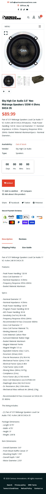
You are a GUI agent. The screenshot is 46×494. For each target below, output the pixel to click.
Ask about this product (14, 194)
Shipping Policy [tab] (9, 247)
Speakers (19, 153)
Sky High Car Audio (23, 149)
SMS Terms (32, 485)
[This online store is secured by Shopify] (9, 217)
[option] (23, 50)
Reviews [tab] (22, 239)
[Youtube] (27, 9)
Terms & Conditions (11, 488)
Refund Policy (26, 488)
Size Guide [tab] (27, 247)
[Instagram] (21, 9)
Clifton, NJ (24, 5)
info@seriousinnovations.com (23, 2)
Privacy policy (20, 485)
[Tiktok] (24, 9)
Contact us (38, 488)
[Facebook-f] (18, 9)
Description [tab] (7, 239)
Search (9, 485)
